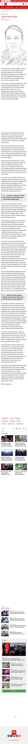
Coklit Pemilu (5, 421)
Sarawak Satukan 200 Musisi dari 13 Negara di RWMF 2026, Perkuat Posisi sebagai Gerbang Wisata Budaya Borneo (18, 671)
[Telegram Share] (23, 429)
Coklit (11, 418)
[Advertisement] (14, 115)
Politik (6, 14)
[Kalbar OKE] (8, 4)
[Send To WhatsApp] (26, 429)
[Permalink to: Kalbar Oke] (2, 19)
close (15, 716)
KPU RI (18, 421)
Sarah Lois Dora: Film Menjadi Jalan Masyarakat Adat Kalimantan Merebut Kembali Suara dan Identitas (6, 473)
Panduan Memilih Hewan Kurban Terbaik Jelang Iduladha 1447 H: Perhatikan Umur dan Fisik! (17, 678)
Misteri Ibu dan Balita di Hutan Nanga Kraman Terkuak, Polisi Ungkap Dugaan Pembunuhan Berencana (17, 619)
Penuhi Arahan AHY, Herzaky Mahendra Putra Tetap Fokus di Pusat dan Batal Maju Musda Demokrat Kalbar (20, 459)
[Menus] (2, 4)
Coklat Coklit (5, 418)
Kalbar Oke (6, 19)
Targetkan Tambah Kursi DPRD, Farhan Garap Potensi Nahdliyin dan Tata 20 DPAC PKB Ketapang (7, 445)
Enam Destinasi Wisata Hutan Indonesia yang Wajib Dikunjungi (18, 685)
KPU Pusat (12, 421)
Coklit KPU (17, 418)
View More (13, 691)
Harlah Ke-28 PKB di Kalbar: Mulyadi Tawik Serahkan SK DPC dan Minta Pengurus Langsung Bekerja (20, 445)
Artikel (2, 14)
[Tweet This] (17, 429)
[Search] (26, 4)
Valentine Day (19, 423)
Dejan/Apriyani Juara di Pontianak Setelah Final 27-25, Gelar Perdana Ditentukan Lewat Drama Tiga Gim (18, 633)
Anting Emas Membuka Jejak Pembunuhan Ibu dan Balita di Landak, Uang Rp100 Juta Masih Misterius (18, 612)
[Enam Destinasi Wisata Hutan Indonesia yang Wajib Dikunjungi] (6, 685)
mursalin (4, 423)
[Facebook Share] (14, 429)
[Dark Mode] (23, 4)
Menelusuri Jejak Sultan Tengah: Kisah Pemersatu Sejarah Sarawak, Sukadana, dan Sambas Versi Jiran (21, 473)
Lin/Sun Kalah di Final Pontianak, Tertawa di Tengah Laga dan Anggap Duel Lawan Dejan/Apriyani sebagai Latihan (18, 626)
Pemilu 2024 (11, 423)
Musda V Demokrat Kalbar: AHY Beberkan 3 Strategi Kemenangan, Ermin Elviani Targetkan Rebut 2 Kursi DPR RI (7, 459)
